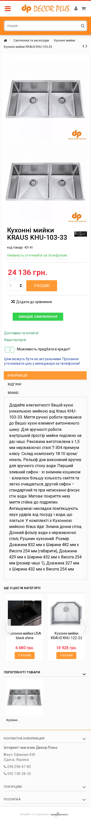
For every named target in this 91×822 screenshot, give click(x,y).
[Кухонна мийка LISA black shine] (24, 613)
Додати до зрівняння (34, 302)
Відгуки (14, 384)
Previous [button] (6, 628)
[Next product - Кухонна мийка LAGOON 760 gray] (86, 46)
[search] (82, 25)
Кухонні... (13, 720)
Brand (13, 393)
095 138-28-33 (19, 774)
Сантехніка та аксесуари (31, 40)
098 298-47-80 (19, 767)
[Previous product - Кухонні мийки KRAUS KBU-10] (83, 46)
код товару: (15, 247)
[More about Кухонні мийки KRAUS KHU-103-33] (24, 697)
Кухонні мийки (64, 40)
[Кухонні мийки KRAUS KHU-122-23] (66, 613)
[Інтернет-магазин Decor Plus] (45, 8)
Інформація (17, 375)
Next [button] (84, 628)
